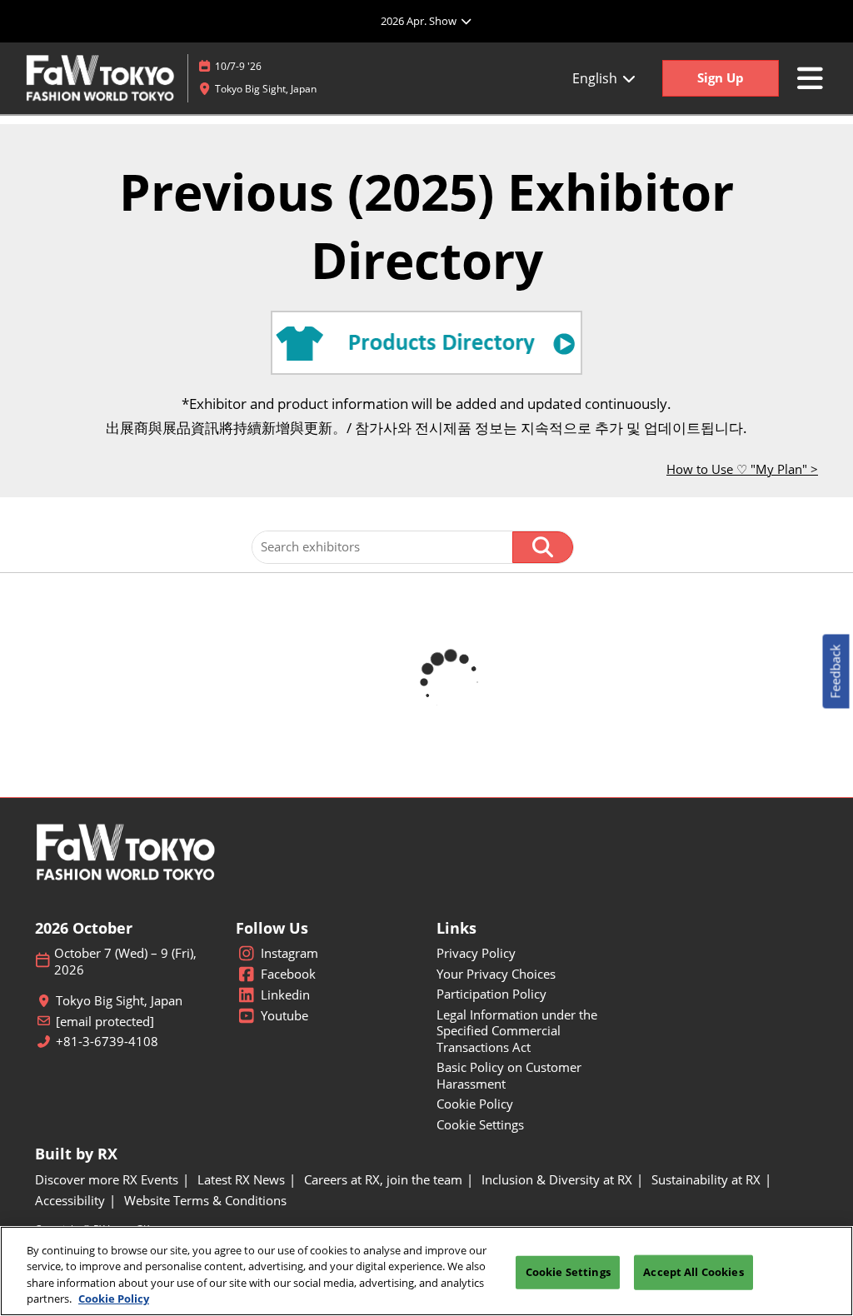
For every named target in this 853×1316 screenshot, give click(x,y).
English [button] (596, 78)
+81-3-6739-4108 (107, 1041)
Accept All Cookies (693, 1271)
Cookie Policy (113, 1298)
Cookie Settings (568, 1271)
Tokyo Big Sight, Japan (266, 89)
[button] (720, 78)
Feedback (835, 672)
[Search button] (542, 547)
